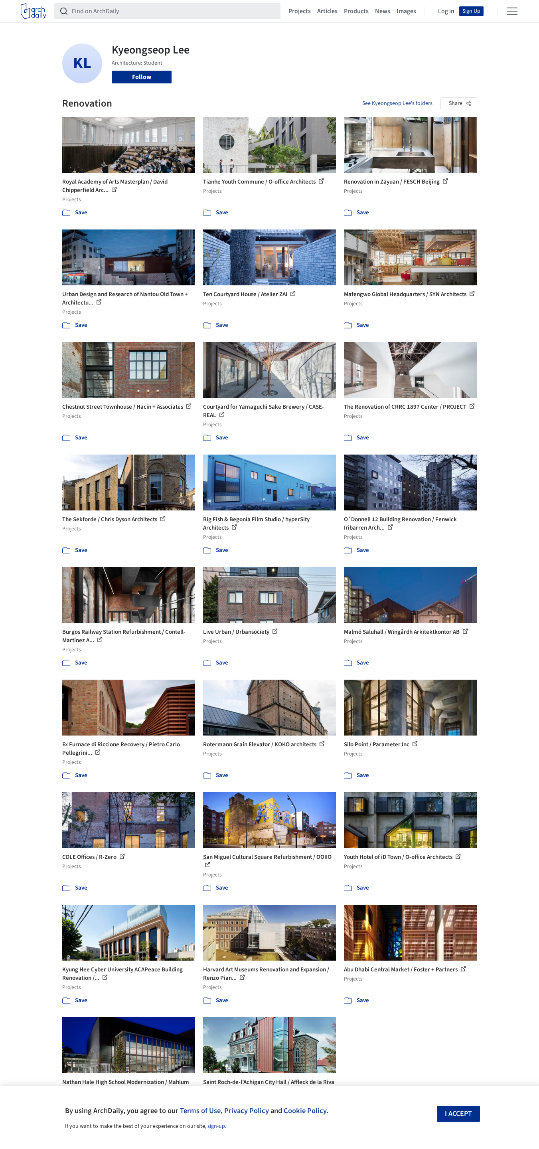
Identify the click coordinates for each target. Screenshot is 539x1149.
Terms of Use (200, 1110)
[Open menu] (512, 11)
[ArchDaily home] (33, 11)
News (382, 11)
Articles (327, 11)
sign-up (216, 1126)
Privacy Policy (246, 1110)
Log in (446, 11)
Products (356, 11)
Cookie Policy (305, 1110)
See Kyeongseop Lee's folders (397, 103)
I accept (458, 1114)
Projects (299, 11)
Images (406, 11)
